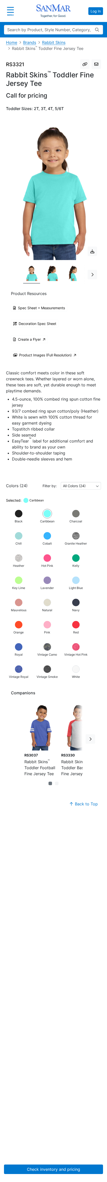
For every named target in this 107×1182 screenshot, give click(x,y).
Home (11, 42)
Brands (29, 42)
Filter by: (50, 486)
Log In (96, 11)
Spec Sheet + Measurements (41, 308)
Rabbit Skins (53, 42)
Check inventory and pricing (53, 1169)
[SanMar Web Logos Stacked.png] (53, 10)
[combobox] (81, 485)
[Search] (97, 30)
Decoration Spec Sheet (37, 323)
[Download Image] (92, 251)
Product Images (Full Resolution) (45, 355)
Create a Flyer (29, 339)
